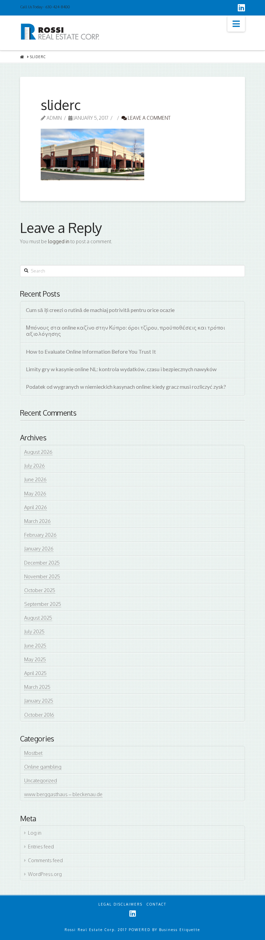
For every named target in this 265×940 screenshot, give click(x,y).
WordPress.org (45, 874)
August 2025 (38, 618)
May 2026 (35, 493)
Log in (34, 833)
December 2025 (42, 563)
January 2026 (38, 549)
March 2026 (37, 521)
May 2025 (35, 659)
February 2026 (40, 535)
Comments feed (45, 860)
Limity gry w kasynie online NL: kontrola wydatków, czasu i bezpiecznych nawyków (121, 369)
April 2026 (35, 507)
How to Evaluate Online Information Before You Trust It (91, 352)
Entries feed (41, 847)
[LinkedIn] (241, 7)
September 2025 (42, 604)
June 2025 (35, 646)
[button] (236, 24)
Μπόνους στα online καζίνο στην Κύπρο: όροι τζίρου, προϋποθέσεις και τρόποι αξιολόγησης (125, 330)
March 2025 (37, 687)
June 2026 (35, 479)
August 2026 (38, 452)
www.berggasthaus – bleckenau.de (63, 794)
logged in (58, 241)
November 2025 (42, 576)
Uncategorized (40, 780)
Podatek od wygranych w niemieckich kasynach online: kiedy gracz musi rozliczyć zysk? (126, 387)
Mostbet (33, 753)
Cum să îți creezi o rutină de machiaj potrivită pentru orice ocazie (100, 310)
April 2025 (35, 673)
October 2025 (39, 590)
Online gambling (42, 767)
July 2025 (34, 631)
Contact (156, 904)
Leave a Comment (148, 118)
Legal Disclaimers (120, 904)
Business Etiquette (179, 930)
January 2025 (38, 701)
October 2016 (39, 715)
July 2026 (34, 466)
